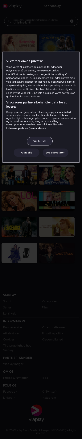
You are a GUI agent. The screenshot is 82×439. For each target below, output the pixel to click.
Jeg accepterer (55, 152)
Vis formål (39, 141)
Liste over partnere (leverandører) (26, 128)
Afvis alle (26, 152)
